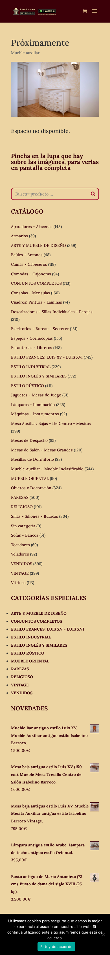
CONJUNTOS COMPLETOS (36, 283)
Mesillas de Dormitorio (32, 459)
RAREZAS (19, 497)
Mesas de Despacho (29, 440)
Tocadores (20, 544)
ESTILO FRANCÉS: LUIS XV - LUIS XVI (47, 357)
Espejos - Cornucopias (32, 338)
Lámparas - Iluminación (33, 404)
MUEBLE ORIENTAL (30, 478)
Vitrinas (18, 582)
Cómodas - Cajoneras (31, 273)
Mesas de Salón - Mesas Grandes (42, 450)
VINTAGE (20, 573)
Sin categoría (23, 525)
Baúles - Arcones (27, 254)
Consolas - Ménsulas (30, 292)
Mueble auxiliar (25, 52)
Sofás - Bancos (24, 535)
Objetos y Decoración (31, 487)
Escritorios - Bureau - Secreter (40, 328)
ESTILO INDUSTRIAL (30, 366)
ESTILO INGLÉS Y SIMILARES (39, 376)
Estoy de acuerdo (56, 946)
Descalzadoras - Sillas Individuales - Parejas (52, 311)
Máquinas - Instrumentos (35, 413)
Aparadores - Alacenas (31, 226)
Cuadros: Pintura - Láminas (36, 302)
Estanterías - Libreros (31, 347)
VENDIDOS (21, 563)
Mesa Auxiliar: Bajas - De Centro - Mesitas (51, 423)
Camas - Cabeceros (29, 264)
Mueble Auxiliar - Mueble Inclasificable (47, 468)
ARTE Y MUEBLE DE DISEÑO (38, 245)
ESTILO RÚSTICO (27, 385)
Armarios (19, 235)
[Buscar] (93, 194)
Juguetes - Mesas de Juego (36, 395)
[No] (103, 934)
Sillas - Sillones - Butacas (34, 516)
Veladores (20, 554)
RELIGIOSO (22, 506)
